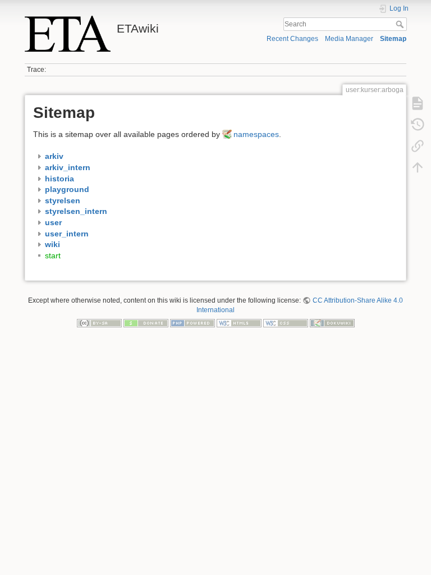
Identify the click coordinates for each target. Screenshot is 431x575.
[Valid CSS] (285, 323)
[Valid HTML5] (239, 323)
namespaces (256, 134)
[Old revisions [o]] (417, 124)
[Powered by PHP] (192, 323)
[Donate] (145, 323)
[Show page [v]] (417, 103)
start (53, 255)
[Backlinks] (417, 146)
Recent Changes (292, 39)
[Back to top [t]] (417, 167)
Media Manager (349, 39)
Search (401, 24)
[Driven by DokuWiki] (332, 323)
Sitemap (393, 39)
